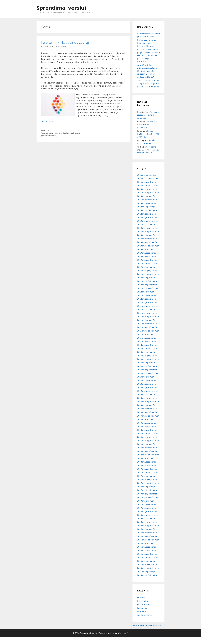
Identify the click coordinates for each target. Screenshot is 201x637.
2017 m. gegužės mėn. (147, 493)
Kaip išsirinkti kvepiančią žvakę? (65, 42)
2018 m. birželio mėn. (147, 447)
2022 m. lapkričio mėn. (147, 263)
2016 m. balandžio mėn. (148, 539)
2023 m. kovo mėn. (145, 249)
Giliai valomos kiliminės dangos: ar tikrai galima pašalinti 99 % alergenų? (148, 83)
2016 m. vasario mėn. (147, 546)
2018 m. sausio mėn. (146, 465)
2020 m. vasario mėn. (147, 380)
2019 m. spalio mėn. (146, 394)
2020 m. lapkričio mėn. (147, 348)
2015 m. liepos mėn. (146, 571)
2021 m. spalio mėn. (146, 309)
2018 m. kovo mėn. (145, 458)
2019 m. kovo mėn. (145, 419)
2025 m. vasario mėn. (147, 203)
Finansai (141, 597)
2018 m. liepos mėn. (146, 444)
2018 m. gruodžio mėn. (148, 430)
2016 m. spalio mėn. (146, 518)
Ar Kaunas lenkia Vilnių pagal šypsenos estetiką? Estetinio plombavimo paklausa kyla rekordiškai (148, 55)
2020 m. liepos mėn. (146, 362)
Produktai (47, 130)
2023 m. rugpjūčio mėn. (148, 231)
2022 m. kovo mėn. (145, 291)
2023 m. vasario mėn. (147, 252)
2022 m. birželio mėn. (147, 281)
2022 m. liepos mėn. (146, 277)
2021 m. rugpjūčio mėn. (148, 316)
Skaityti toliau (47, 121)
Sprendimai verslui (61, 7)
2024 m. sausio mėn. (146, 213)
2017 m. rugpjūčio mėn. (148, 483)
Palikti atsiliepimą (50, 136)
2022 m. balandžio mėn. (148, 288)
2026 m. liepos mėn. (146, 175)
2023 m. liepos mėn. (146, 235)
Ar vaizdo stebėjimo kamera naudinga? (148, 115)
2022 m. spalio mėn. (146, 267)
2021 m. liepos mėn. (146, 320)
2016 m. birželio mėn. (147, 532)
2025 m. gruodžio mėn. (148, 182)
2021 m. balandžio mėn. (148, 330)
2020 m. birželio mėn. (147, 366)
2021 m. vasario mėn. (147, 338)
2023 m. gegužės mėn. (147, 242)
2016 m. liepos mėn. (146, 529)
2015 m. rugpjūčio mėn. (148, 568)
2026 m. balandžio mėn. (148, 178)
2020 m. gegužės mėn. (147, 369)
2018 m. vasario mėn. (147, 461)
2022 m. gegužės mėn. (147, 284)
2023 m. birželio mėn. (147, 238)
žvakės (77, 133)
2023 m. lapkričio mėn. (147, 221)
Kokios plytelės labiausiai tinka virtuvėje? (148, 134)
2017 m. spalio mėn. (146, 476)
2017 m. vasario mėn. (147, 504)
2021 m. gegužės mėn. (147, 327)
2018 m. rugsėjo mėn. (147, 437)
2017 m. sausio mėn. (146, 508)
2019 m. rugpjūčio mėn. (148, 401)
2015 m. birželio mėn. (147, 575)
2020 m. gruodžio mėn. (148, 345)
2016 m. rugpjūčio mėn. (148, 525)
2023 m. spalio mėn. (146, 224)
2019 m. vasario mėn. (147, 423)
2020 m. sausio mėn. (146, 384)
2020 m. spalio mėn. (146, 352)
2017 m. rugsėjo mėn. (147, 479)
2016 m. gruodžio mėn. (148, 511)
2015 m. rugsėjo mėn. (147, 564)
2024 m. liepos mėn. (146, 206)
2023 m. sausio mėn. (146, 256)
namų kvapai (48, 133)
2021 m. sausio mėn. (146, 341)
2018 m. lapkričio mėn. (147, 433)
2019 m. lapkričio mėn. (147, 391)
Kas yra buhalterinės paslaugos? (147, 124)
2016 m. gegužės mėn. (147, 536)
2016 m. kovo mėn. (145, 543)
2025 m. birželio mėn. (147, 199)
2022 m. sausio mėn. (146, 298)
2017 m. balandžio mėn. (148, 497)
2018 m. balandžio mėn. (148, 454)
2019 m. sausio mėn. (146, 426)
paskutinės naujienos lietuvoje (146, 625)
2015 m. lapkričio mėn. (147, 557)
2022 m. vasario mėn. (147, 295)
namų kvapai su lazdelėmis (64, 133)
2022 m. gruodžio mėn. (148, 260)
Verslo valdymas (144, 615)
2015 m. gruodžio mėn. (148, 554)
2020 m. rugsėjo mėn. (147, 355)
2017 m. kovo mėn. (145, 500)
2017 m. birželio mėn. (147, 490)
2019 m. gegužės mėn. (147, 412)
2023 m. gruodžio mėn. (148, 217)
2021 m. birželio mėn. (147, 323)
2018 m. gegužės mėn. (147, 451)
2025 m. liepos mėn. (146, 196)
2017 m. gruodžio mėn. (148, 469)
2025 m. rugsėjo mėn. (147, 189)
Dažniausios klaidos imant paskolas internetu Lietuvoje (146, 43)
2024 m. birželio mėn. (147, 210)
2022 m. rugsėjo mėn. (147, 270)
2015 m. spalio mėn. (146, 561)
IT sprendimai (143, 600)
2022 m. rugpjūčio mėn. (148, 274)
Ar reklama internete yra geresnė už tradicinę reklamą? (148, 149)
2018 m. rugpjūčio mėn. (148, 440)
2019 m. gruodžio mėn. (148, 387)
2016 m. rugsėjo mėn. (147, 522)
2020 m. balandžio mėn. (148, 373)
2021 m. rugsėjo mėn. (147, 313)
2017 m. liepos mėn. (146, 486)
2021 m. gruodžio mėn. (148, 302)
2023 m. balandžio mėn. (148, 245)
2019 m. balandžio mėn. (148, 415)
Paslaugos (142, 608)
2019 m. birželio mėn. (147, 408)
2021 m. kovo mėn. (145, 334)
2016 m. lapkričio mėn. (147, 515)
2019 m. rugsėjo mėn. (147, 398)
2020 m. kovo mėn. (145, 376)
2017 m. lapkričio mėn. (147, 472)
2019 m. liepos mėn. (146, 405)
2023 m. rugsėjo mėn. (147, 228)
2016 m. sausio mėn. (146, 550)
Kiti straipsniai (144, 604)
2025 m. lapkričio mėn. (147, 185)
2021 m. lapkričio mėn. (147, 306)
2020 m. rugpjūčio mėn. (148, 359)
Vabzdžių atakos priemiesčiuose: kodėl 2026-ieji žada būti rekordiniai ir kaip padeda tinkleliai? (147, 71)
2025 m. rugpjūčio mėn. (148, 192)
